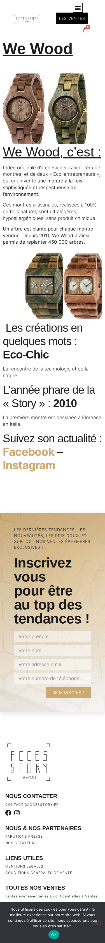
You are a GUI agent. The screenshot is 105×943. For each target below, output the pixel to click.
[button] (78, 8)
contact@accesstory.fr (32, 804)
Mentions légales (24, 866)
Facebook (30, 452)
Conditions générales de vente (38, 873)
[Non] (96, 922)
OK (54, 934)
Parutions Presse (24, 836)
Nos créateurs (21, 843)
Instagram (29, 465)
